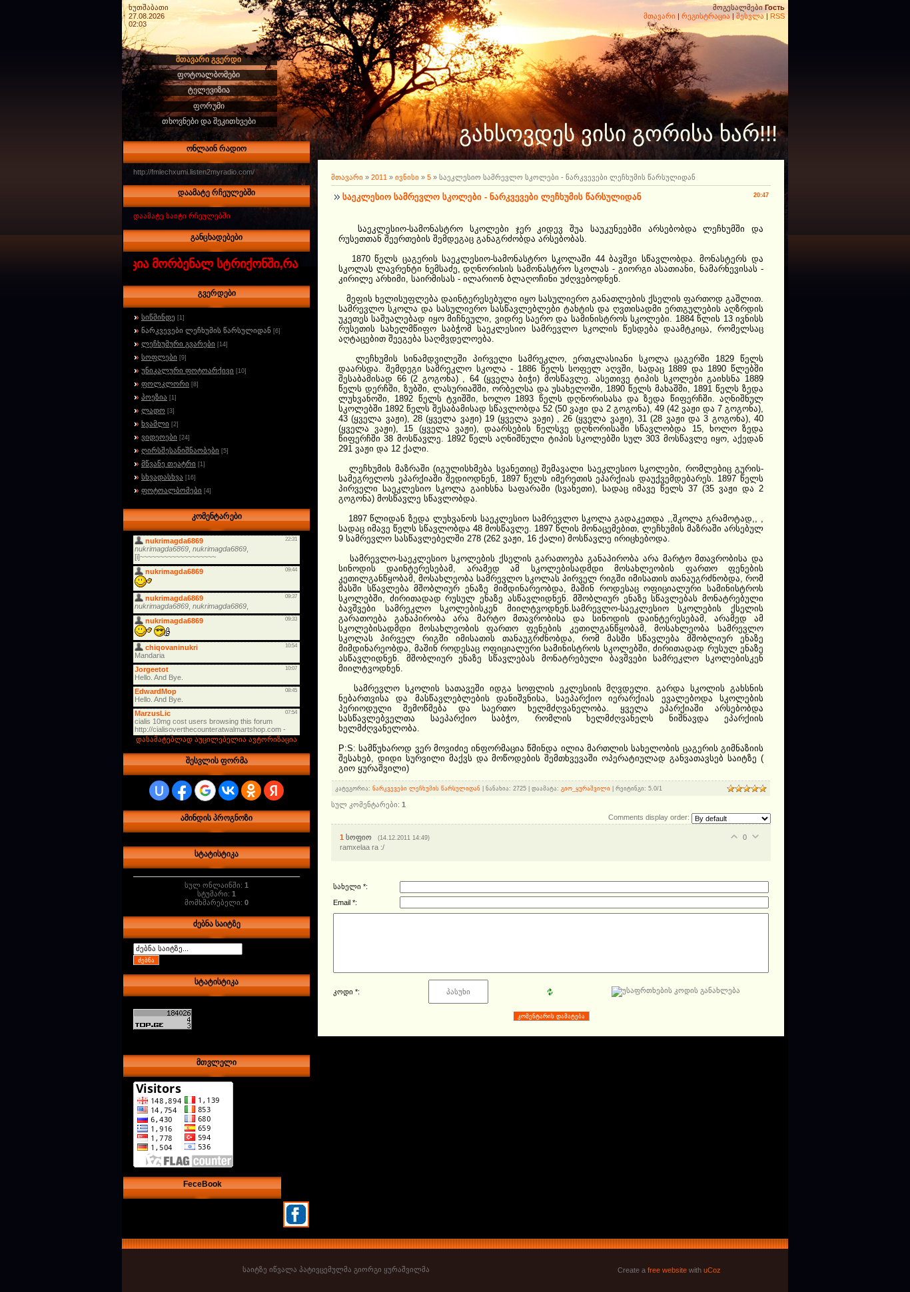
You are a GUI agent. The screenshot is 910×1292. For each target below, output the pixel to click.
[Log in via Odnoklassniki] (251, 791)
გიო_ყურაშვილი (585, 788)
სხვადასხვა (162, 477)
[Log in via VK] (228, 791)
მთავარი (660, 16)
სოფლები (159, 357)
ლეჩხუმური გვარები (178, 344)
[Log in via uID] (159, 791)
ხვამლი (155, 424)
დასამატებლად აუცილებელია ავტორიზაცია (216, 739)
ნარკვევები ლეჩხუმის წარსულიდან (206, 330)
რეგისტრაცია (706, 16)
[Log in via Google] (205, 790)
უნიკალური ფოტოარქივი (187, 370)
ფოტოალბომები (171, 490)
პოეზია (154, 397)
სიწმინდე (158, 317)
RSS (777, 16)
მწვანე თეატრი (168, 464)
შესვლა (750, 16)
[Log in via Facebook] (182, 791)
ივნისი (407, 177)
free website (667, 1270)
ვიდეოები (159, 437)
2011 (379, 177)
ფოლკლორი (165, 384)
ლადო (153, 410)
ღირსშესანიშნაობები (180, 450)
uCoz (712, 1270)
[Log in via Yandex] (274, 791)
